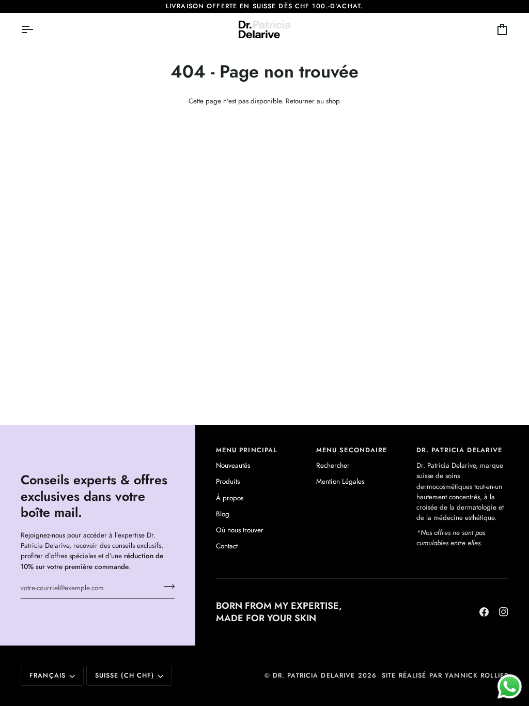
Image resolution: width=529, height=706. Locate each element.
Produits (228, 481)
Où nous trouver (239, 530)
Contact (227, 546)
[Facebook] (484, 612)
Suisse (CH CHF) (124, 675)
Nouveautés (233, 465)
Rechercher (333, 465)
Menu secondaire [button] (351, 450)
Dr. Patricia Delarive (314, 675)
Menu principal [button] (246, 450)
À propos (229, 498)
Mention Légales (340, 481)
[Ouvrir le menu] (36, 29)
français (47, 675)
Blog (222, 514)
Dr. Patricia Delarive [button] (459, 450)
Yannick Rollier (476, 675)
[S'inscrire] (166, 586)
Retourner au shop (313, 101)
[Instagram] (503, 612)
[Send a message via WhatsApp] (509, 686)
